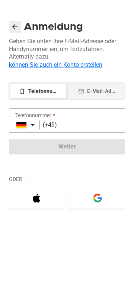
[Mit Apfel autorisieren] (36, 199)
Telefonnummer (35, 115)
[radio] (38, 91)
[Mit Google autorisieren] (97, 199)
